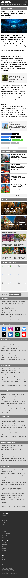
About (24, 4)
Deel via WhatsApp (17, 139)
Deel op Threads (16, 137)
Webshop (13, 4)
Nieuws (2, 4)
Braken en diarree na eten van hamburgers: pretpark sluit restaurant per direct (12, 209)
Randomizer (5, 520)
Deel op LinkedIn (6, 139)
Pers (3, 563)
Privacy (4, 524)
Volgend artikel (22, 147)
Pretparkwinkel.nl (19, 195)
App (3, 519)
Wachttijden (8, 4)
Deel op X (15, 134)
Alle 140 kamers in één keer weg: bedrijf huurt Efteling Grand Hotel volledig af (14, 224)
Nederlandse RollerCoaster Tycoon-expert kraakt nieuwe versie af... (7, 256)
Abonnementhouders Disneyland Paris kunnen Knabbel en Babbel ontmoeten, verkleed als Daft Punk (13, 506)
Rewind (4, 537)
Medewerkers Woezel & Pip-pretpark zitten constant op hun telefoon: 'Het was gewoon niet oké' (13, 432)
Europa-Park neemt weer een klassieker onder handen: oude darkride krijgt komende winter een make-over (14, 501)
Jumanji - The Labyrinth (7, 112)
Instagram (4, 544)
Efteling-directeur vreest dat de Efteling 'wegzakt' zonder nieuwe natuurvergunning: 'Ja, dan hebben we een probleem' (14, 381)
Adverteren (5, 564)
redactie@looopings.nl (15, 294)
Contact (4, 561)
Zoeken (4, 559)
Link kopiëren (14, 142)
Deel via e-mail (5, 142)
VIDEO (7, 161)
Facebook (4, 542)
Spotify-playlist (6, 533)
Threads (4, 550)
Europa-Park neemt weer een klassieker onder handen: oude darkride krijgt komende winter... (20, 256)
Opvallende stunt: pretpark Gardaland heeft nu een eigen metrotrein (18, 186)
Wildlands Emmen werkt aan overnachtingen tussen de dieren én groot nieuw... (20, 243)
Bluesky (4, 548)
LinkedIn (4, 552)
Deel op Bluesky (6, 137)
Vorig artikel (5, 147)
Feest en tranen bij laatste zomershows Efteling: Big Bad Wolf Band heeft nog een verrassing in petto (13, 303)
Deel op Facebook (6, 134)
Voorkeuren (19, 4)
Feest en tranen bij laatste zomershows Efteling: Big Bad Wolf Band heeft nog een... (7, 243)
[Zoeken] (25, 2)
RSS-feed (4, 535)
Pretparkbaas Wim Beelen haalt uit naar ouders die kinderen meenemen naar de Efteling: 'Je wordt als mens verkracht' (14, 352)
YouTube (4, 531)
